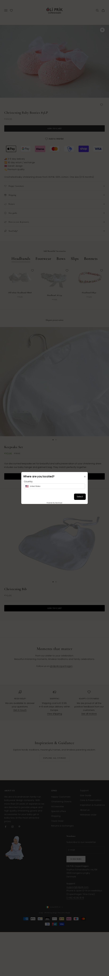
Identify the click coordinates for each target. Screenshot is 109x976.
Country (28, 481)
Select (80, 496)
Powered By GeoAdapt (54, 503)
